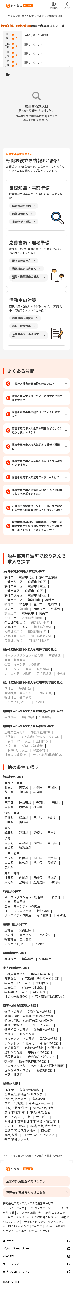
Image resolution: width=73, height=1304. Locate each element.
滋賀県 (8, 847)
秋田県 (8, 792)
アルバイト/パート (17, 943)
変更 (13, 36)
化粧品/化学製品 (15, 1098)
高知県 (8, 867)
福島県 (37, 792)
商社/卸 (46, 1130)
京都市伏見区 (13, 595)
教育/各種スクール (17, 1139)
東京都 (8, 802)
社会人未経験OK (15, 996)
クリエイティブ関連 (17, 915)
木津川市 (10, 617)
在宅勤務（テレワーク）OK (40, 978)
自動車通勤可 (13, 1074)
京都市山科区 (37, 595)
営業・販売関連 (14, 901)
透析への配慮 (13, 1052)
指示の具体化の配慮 (32, 1061)
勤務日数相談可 (14, 1025)
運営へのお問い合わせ (16, 1271)
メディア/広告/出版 (17, 1116)
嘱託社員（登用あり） (19, 939)
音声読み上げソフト (41, 1056)
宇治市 (23, 604)
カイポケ (21, 1231)
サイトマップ (11, 1264)
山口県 (8, 862)
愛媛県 (52, 862)
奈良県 (52, 843)
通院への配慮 (13, 1011)
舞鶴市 (49, 599)
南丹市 (43, 613)
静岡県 (23, 832)
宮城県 (52, 787)
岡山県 (37, 858)
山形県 (23, 792)
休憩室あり (55, 1047)
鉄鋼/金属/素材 (30, 1089)
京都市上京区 (48, 577)
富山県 (23, 817)
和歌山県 (25, 847)
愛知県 (37, 832)
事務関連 (55, 897)
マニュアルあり (14, 1065)
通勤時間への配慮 (16, 1029)
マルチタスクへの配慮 (19, 1038)
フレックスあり (41, 1025)
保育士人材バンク (19, 1217)
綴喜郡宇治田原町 (16, 626)
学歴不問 (39, 992)
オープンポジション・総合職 (23, 897)
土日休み (42, 983)
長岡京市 (39, 608)
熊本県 (52, 877)
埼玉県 (55, 802)
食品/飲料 (38, 1098)
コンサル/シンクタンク (38, 1135)
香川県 (37, 862)
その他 (61, 915)
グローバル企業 (32, 987)
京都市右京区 (34, 590)
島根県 (23, 858)
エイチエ (36, 1226)
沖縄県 (55, 882)
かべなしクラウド (40, 1231)
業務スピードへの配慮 (19, 1034)
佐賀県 (23, 877)
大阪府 (8, 843)
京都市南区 (11, 590)
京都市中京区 (37, 581)
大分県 (8, 882)
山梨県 (8, 822)
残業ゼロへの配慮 (40, 1011)
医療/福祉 (11, 1135)
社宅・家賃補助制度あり (48, 996)
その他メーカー (39, 1103)
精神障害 (28, 959)
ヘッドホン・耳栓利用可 (47, 1065)
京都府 (40, 15)
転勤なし (10, 978)
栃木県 (23, 807)
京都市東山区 (13, 586)
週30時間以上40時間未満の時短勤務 (28, 1016)
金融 (22, 1125)
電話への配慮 (49, 1038)
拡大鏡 (8, 1061)
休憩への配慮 (34, 1047)
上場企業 (10, 987)
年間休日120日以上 (17, 983)
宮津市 (37, 604)
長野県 (23, 822)
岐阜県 (8, 832)
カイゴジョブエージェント (43, 1208)
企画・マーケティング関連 (22, 906)
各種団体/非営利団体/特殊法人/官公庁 (30, 1121)
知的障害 (45, 959)
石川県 (37, 817)
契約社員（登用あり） (19, 934)
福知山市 (34, 599)
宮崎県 (23, 882)
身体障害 (10, 959)
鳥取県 (8, 858)
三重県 (52, 832)
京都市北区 (26, 577)
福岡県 (8, 877)
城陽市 (8, 608)
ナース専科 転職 (26, 1212)
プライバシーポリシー (16, 1248)
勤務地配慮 (44, 1070)
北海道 (8, 787)
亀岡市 (52, 604)
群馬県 (37, 807)
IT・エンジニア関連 (17, 910)
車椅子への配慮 (38, 1052)
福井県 (52, 817)
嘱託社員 (46, 934)
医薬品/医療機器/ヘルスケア (23, 1094)
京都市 (8, 577)
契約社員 (25, 930)
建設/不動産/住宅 (16, 1107)
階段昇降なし (13, 1056)
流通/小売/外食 (43, 1107)
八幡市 (55, 608)
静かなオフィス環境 (17, 1070)
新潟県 (8, 817)
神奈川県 (25, 802)
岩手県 (37, 787)
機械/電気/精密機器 (43, 1125)
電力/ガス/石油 (40, 1112)
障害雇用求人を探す (23, 15)
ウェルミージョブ (13, 1208)
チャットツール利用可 (19, 1043)
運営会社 (8, 1241)
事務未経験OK (40, 974)
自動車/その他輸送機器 (20, 1130)
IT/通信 (9, 1089)
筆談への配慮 (49, 1043)
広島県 (52, 858)
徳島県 (23, 862)
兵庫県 (37, 843)
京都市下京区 (37, 586)
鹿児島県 (39, 882)
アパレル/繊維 (14, 1103)
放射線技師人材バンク (45, 1217)
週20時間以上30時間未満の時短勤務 (28, 1020)
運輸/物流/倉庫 (14, 1112)
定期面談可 (11, 1047)
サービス (42, 1116)
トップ (6, 15)
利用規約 (8, 1256)
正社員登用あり (14, 974)
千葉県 (40, 802)
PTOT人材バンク (18, 1226)
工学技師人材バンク (34, 1222)
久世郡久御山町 (14, 622)
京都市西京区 (13, 599)
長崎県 (37, 877)
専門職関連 (44, 915)
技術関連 (43, 910)
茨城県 (8, 807)
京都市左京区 (13, 581)
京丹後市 (28, 613)
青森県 (23, 787)
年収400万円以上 (16, 992)
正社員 (8, 930)
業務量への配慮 (44, 1029)
